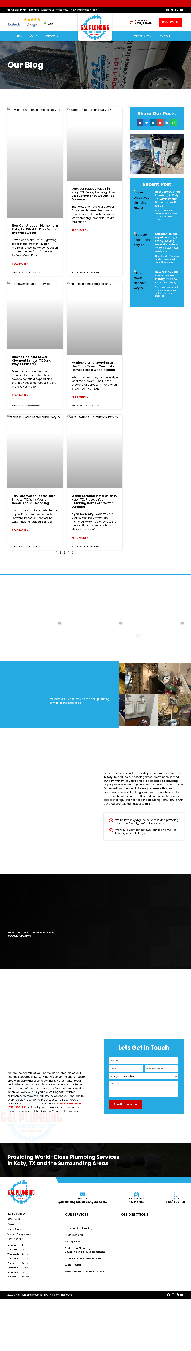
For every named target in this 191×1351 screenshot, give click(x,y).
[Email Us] (82, 1194)
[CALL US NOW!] (131, 22)
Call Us (176, 1198)
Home (20, 36)
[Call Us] (175, 1194)
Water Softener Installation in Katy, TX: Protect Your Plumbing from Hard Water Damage (94, 501)
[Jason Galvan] (136, 1194)
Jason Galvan (136, 1198)
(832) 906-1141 (144, 23)
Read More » (20, 264)
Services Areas (142, 36)
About (33, 36)
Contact (164, 36)
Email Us (82, 1198)
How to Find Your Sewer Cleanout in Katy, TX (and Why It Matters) (31, 360)
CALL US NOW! (142, 20)
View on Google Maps (19, 1234)
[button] (140, 122)
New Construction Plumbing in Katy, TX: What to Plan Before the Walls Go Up (35, 229)
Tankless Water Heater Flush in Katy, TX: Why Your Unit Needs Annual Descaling (34, 499)
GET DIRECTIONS (134, 1214)
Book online (171, 22)
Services (50, 36)
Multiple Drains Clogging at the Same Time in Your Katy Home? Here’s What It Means (94, 366)
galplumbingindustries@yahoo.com (82, 1202)
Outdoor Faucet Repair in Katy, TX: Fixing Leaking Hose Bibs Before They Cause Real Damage (93, 193)
